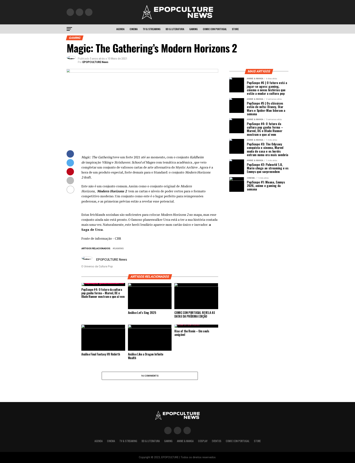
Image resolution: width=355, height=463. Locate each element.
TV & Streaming (151, 29)
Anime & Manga (185, 441)
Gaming (193, 29)
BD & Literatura (175, 29)
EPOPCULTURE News (95, 62)
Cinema (134, 29)
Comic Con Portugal (215, 29)
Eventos (216, 441)
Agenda (120, 29)
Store (235, 29)
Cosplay (202, 441)
